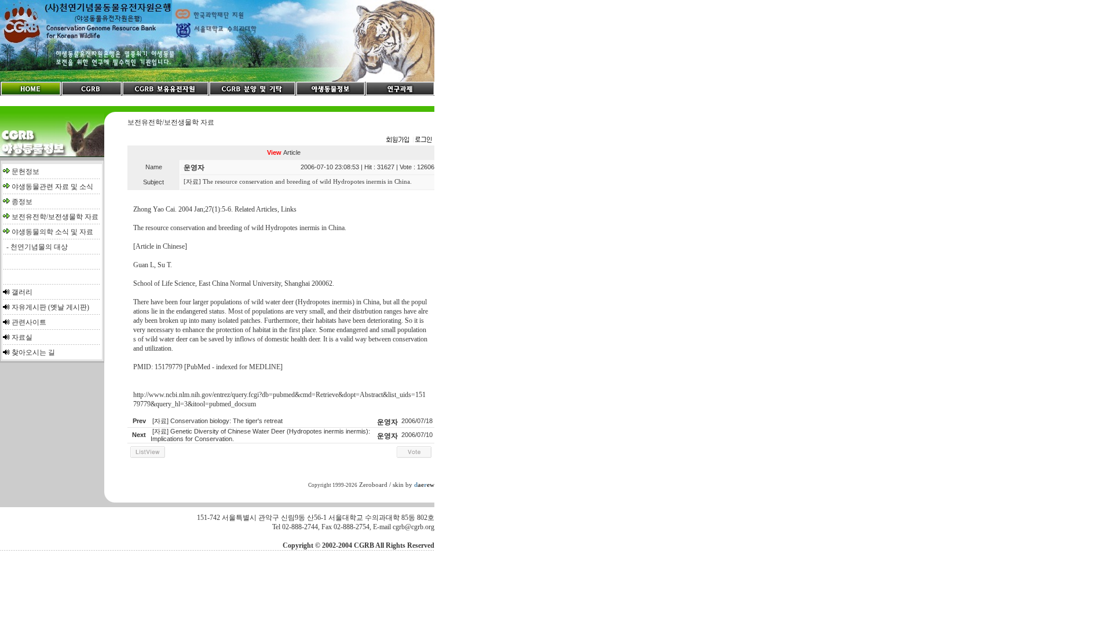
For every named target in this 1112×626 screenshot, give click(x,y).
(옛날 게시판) (68, 307)
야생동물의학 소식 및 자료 (52, 232)
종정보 (22, 202)
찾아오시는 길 (33, 352)
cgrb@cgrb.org (413, 527)
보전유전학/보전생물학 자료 (55, 217)
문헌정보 (25, 172)
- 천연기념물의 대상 (35, 247)
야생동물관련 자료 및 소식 (52, 187)
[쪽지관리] (408, 140)
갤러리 (22, 292)
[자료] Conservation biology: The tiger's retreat (217, 420)
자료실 (22, 337)
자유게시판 (29, 307)
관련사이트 (29, 322)
